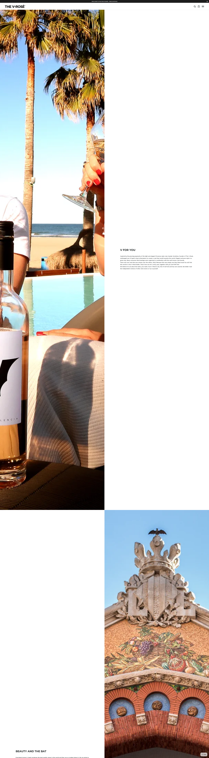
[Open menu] (203, 6)
